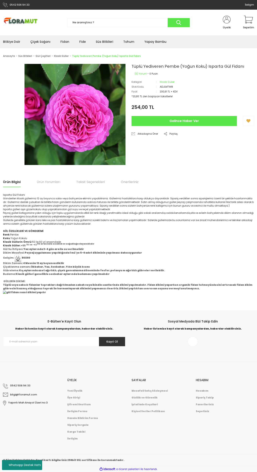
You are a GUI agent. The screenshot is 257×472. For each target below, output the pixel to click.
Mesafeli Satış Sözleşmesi (150, 390)
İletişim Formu (77, 411)
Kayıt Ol (112, 342)
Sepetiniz (202, 411)
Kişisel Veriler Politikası (148, 411)
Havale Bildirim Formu (82, 418)
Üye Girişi (73, 397)
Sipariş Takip (205, 397)
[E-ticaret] (128, 469)
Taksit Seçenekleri (90, 182)
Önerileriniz (130, 182)
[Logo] (22, 22)
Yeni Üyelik (75, 390)
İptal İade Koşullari (145, 404)
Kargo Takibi (76, 431)
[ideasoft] (107, 469)
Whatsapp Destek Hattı (25, 465)
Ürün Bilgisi (12, 182)
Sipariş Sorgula (77, 425)
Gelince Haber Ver (184, 121)
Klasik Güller (167, 82)
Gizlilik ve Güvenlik (145, 397)
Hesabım (202, 390)
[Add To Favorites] (248, 121)
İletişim (249, 5)
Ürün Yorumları (48, 182)
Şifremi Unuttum (79, 404)
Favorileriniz (205, 404)
